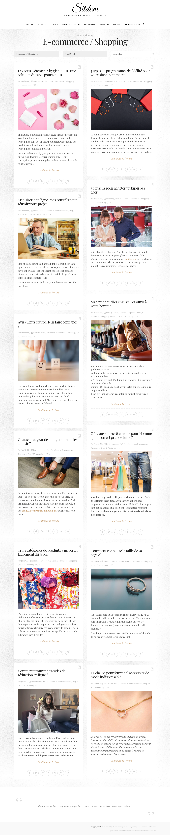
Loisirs (77, 24)
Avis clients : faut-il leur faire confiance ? (48, 323)
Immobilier (104, 24)
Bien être (42, 24)
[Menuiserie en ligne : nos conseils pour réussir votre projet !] (48, 238)
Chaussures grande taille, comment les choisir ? (47, 441)
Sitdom (85, 9)
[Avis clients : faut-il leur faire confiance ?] (48, 360)
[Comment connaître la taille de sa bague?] (121, 589)
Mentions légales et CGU (122, 827)
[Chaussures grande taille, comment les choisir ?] (48, 472)
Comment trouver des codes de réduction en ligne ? (41, 672)
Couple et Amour (134, 312)
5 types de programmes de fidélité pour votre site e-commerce (120, 72)
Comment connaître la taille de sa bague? (116, 552)
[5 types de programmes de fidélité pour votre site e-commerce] (121, 109)
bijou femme (130, 258)
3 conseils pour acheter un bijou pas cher (118, 190)
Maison (116, 24)
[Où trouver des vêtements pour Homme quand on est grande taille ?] (121, 471)
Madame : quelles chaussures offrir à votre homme (119, 303)
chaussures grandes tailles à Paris (39, 510)
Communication (132, 24)
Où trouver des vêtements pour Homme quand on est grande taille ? (121, 435)
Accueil (30, 24)
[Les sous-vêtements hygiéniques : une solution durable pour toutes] (48, 109)
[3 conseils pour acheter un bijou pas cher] (121, 226)
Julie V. (24, 560)
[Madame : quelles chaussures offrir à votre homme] (121, 340)
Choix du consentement (147, 831)
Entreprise (89, 24)
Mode (112, 316)
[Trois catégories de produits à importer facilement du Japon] (48, 588)
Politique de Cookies (139, 827)
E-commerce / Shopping (64, 81)
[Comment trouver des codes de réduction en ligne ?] (48, 711)
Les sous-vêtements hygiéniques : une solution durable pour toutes (47, 72)
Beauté (58, 450)
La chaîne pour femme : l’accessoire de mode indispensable (120, 674)
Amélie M (25, 81)
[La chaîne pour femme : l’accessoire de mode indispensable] (121, 711)
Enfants (66, 24)
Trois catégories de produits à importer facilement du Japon (48, 552)
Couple (54, 24)
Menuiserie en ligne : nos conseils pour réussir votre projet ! (47, 201)
